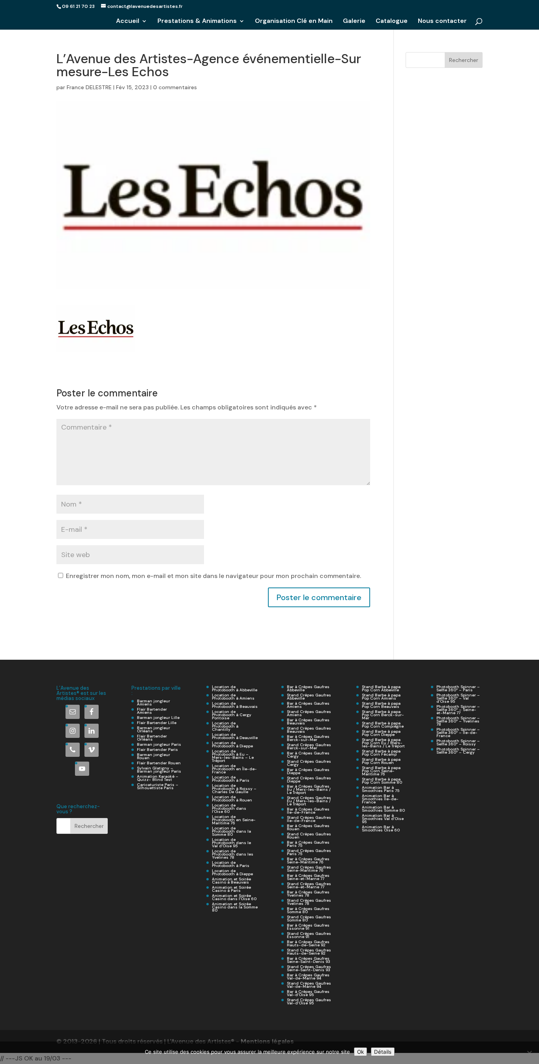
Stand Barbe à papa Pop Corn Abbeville (381, 688)
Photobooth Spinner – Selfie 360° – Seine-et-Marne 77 (458, 709)
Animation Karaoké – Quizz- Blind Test (157, 778)
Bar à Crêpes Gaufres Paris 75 (308, 844)
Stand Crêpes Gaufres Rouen (309, 835)
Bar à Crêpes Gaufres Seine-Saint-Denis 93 (308, 960)
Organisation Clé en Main (294, 21)
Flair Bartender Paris (157, 749)
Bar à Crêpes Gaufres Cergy (308, 755)
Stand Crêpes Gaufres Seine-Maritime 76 (309, 869)
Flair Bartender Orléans (152, 738)
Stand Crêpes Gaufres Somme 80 (309, 918)
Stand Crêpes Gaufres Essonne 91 (309, 935)
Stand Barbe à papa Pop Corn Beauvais (381, 705)
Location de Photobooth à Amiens (233, 696)
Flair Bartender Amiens (152, 711)
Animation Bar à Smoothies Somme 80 (383, 809)
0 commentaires (175, 87)
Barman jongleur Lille (158, 717)
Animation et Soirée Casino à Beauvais (231, 880)
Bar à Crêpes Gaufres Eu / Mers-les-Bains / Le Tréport (309, 789)
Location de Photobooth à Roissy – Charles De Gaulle (234, 788)
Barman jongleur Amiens (153, 702)
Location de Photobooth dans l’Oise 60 (229, 808)
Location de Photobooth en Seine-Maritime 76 (234, 820)
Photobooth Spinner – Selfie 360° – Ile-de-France (458, 732)
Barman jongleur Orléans (153, 729)
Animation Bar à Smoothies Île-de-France (380, 799)
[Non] (529, 1053)
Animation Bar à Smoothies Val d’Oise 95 (383, 818)
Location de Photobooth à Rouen (232, 798)
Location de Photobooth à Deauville (235, 736)
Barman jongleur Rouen (153, 756)
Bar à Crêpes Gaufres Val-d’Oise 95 (308, 993)
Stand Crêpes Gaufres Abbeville (309, 696)
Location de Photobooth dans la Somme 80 (231, 831)
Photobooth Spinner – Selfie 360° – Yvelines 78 (458, 721)
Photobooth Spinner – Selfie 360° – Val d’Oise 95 (458, 698)
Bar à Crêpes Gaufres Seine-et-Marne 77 (308, 877)
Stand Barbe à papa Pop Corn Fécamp (381, 753)
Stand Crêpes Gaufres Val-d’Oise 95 (309, 1001)
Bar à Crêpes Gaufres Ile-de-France (308, 811)
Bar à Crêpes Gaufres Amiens (308, 705)
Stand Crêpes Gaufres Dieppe (309, 779)
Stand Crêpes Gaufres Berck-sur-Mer (309, 746)
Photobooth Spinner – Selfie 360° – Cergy (458, 751)
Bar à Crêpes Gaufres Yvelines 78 (308, 893)
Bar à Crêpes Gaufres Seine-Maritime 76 (308, 860)
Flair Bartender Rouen (159, 763)
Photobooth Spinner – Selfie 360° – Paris (458, 688)
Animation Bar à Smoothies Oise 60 (381, 828)
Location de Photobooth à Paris (230, 779)
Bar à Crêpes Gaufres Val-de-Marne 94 (308, 976)
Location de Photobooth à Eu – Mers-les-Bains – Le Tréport (233, 756)
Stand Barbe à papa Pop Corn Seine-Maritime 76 (381, 771)
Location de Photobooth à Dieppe (232, 744)
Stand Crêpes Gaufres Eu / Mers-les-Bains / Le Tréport (309, 801)
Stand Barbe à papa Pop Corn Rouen (381, 761)
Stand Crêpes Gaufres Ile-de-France (309, 819)
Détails (382, 1052)
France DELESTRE (89, 87)
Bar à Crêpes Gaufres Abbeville (308, 688)
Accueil (127, 21)
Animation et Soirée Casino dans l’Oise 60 (234, 897)
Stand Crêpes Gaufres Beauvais (309, 730)
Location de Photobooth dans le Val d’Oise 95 (231, 842)
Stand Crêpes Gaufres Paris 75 (309, 852)
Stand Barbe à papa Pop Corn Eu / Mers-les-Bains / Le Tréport (383, 743)
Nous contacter (442, 21)
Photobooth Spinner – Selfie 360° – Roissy (458, 742)
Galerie (354, 21)
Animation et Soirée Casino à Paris (231, 889)
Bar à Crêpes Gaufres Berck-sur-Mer (308, 738)
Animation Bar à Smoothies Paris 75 (380, 789)
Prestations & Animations (197, 21)
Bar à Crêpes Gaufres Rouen (308, 827)
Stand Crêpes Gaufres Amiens (309, 713)
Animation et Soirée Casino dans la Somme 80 (235, 907)
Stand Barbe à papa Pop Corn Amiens (381, 696)
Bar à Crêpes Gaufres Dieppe (308, 771)
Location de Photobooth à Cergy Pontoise (231, 715)
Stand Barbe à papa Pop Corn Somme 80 (382, 781)
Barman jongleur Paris (159, 744)
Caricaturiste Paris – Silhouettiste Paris (157, 786)
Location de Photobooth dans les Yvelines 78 (232, 854)
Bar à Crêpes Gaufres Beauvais (308, 721)
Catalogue (392, 21)
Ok (360, 1052)
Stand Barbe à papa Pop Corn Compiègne (383, 725)
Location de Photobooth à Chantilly (225, 726)
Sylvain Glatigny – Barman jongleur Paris (159, 770)
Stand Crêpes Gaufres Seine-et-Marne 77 (309, 885)
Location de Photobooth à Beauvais (235, 705)
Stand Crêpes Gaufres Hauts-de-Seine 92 (309, 952)
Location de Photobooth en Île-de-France (234, 769)
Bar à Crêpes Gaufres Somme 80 (308, 910)
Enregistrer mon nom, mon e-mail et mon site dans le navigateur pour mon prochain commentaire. (213, 576)
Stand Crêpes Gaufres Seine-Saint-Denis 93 (309, 968)
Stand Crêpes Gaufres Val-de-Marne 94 (309, 985)
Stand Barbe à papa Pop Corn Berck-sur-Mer (383, 715)
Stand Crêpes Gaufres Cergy (309, 763)
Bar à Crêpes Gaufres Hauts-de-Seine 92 (308, 943)
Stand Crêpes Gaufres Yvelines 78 (309, 902)
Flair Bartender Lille (156, 722)
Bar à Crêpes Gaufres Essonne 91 (308, 927)
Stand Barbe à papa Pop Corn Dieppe (381, 733)
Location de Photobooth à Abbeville (234, 688)
